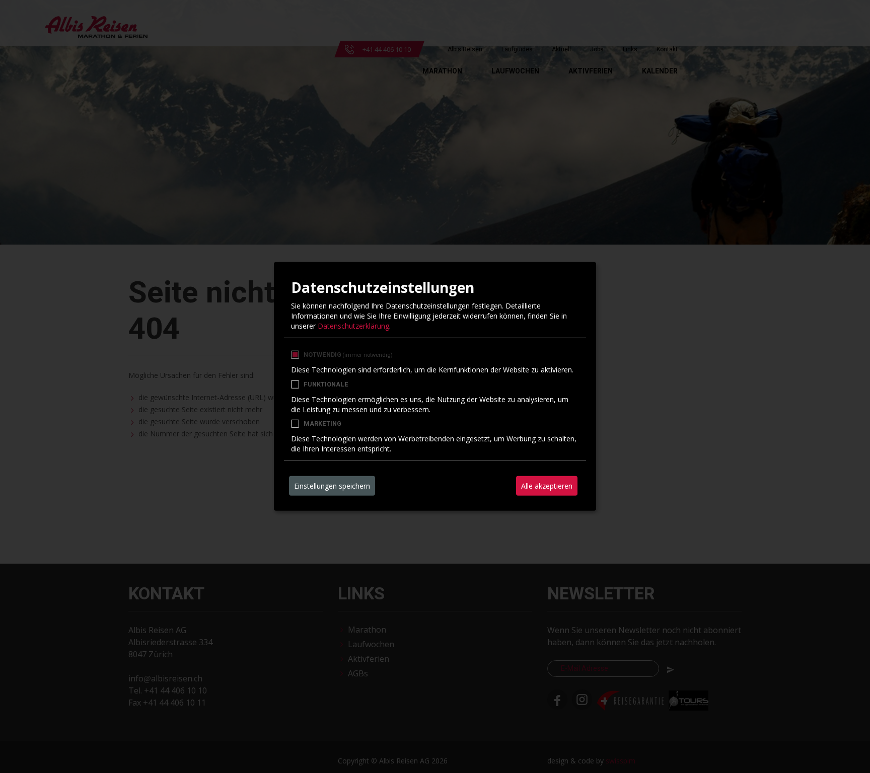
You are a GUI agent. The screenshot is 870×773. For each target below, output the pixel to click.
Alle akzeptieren (546, 486)
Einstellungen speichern (332, 486)
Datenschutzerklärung (353, 325)
